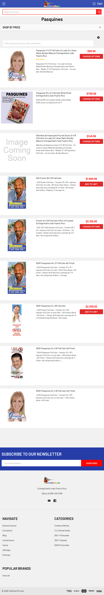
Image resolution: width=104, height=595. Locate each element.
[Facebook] (54, 500)
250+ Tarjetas (60, 540)
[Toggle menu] (3, 3)
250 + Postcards (61, 535)
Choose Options (91, 56)
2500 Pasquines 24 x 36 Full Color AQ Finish (55, 348)
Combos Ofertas (61, 525)
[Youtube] (49, 500)
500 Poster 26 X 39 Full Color (49, 178)
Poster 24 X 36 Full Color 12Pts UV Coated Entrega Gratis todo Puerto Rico (54, 222)
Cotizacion (7, 530)
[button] (98, 37)
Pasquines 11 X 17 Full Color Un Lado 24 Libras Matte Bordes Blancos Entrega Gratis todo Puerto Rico (56, 53)
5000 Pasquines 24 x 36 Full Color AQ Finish (55, 390)
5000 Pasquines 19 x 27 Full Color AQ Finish (55, 263)
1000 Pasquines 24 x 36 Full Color (51, 305)
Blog (4, 535)
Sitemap (6, 555)
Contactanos (8, 540)
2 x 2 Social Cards (62, 530)
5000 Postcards (61, 545)
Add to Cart (91, 184)
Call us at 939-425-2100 (52, 493)
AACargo (6, 550)
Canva (5, 545)
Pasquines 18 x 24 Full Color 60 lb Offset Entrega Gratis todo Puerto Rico (53, 94)
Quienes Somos (9, 525)
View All (5, 575)
